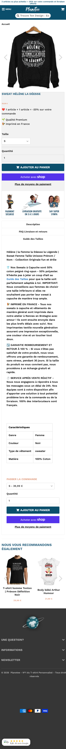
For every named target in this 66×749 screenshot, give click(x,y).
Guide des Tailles (17, 279)
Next (60, 57)
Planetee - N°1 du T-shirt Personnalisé (32, 672)
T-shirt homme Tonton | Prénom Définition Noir (17, 591)
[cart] (62, 9)
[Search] (17, 16)
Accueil (6, 24)
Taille (5, 134)
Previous (5, 57)
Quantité (7, 151)
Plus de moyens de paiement (33, 184)
